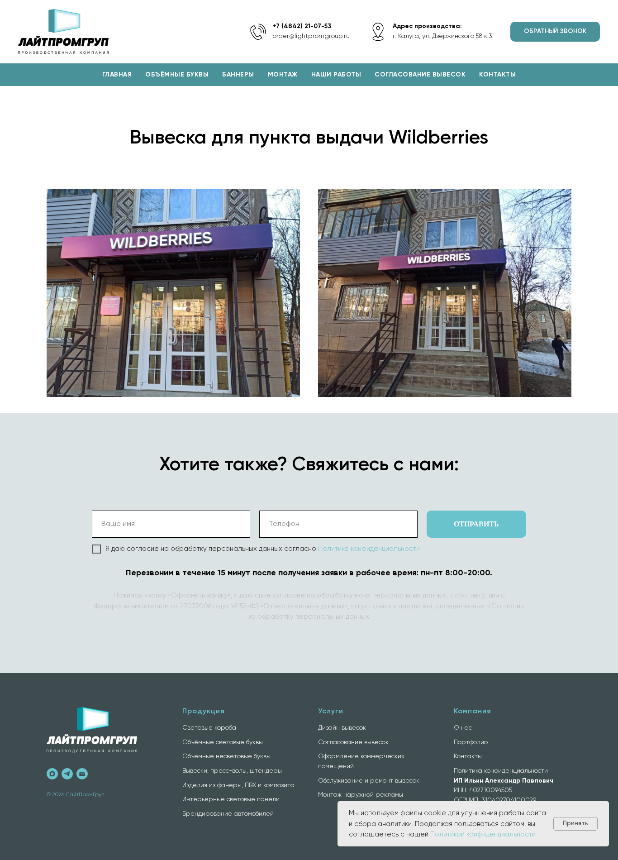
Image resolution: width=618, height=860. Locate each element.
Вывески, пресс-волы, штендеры (232, 771)
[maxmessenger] (52, 773)
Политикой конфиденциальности (483, 834)
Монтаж (283, 75)
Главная (117, 75)
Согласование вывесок (420, 75)
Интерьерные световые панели (231, 799)
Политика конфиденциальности (501, 771)
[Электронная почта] (82, 773)
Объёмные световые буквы (222, 742)
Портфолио (471, 742)
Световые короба (209, 728)
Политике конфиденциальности (369, 548)
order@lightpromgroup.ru (311, 36)
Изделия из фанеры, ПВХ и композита (238, 785)
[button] (555, 32)
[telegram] (67, 773)
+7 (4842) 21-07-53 (302, 26)
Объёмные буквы (177, 75)
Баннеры (238, 75)
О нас (463, 728)
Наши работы (336, 75)
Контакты (497, 75)
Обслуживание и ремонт (355, 781)
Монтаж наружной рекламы (360, 795)
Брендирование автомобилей (228, 814)
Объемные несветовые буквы (226, 756)
